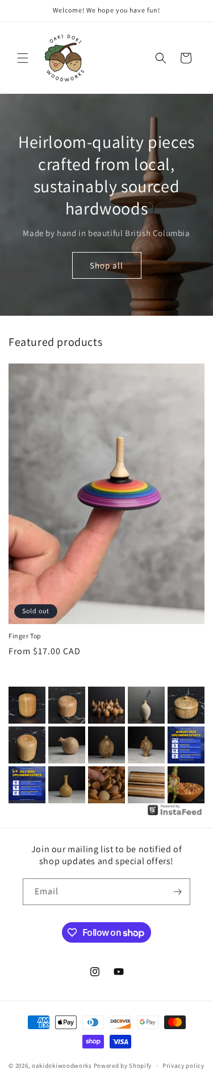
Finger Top (25, 635)
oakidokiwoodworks (62, 1066)
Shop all (106, 265)
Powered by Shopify (123, 1066)
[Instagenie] (174, 814)
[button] (22, 58)
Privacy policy (183, 1066)
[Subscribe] (177, 891)
